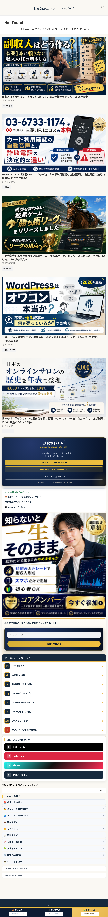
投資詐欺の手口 (54, 802)
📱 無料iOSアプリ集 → (15, 507)
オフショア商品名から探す (16, 868)
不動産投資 (54, 835)
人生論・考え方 (54, 848)
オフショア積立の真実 (54, 815)
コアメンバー (54, 828)
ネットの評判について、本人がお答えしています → (54, 482)
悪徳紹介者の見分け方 (54, 808)
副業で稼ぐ (54, 822)
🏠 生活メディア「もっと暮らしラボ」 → (23, 496)
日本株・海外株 (54, 841)
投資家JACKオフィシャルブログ (54, 8)
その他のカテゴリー (13, 875)
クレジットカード (54, 861)
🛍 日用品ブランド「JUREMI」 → (19, 501)
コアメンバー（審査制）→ (54, 476)
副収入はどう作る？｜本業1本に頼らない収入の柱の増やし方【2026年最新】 (46, 96)
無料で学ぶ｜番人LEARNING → (54, 469)
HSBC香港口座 (54, 854)
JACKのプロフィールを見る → (54, 462)
